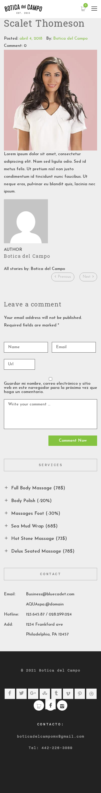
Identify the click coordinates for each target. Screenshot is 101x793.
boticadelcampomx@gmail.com (50, 736)
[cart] (39, 707)
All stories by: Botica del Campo (34, 269)
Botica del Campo (70, 39)
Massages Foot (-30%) (35, 513)
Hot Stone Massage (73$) (39, 539)
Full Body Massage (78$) (38, 488)
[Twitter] (21, 693)
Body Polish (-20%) (31, 501)
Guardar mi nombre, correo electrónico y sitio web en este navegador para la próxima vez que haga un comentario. (50, 388)
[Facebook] (9, 693)
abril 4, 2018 (30, 39)
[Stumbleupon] (44, 693)
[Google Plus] (33, 693)
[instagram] (62, 707)
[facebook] (50, 706)
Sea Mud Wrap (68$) (34, 526)
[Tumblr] (56, 693)
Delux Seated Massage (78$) (43, 551)
